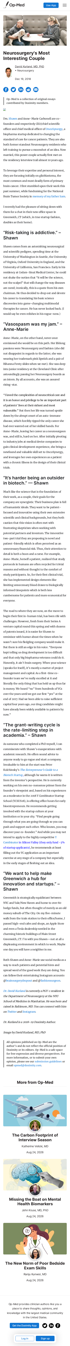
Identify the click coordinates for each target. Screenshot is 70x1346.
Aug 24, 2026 (23, 1152)
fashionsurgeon (50, 980)
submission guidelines (48, 1061)
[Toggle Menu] (65, 5)
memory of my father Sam (49, 196)
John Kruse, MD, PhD (35, 1210)
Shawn (13, 118)
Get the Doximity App (24, 1325)
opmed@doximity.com (27, 1065)
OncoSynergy (54, 129)
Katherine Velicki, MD (35, 1146)
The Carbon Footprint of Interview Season (35, 1137)
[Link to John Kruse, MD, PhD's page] (35, 1190)
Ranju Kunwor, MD (35, 1274)
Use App (51, 5)
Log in (24, 1338)
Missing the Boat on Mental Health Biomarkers (35, 1201)
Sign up (45, 1338)
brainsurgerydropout (19, 980)
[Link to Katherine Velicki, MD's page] (35, 1126)
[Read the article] (35, 1111)
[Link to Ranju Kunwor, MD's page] (35, 1254)
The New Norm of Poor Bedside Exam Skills (35, 1265)
